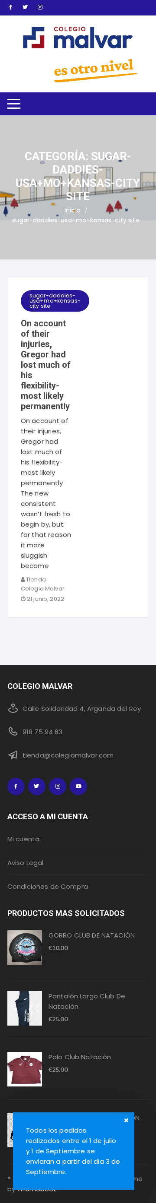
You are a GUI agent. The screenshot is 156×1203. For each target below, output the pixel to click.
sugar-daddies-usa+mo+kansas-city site (55, 300)
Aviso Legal (25, 862)
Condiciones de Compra (47, 886)
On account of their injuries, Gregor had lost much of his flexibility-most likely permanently (46, 364)
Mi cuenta (23, 838)
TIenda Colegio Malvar (43, 584)
